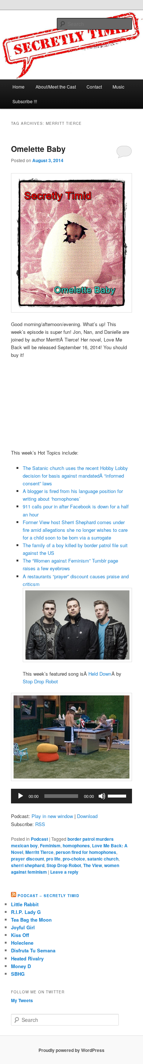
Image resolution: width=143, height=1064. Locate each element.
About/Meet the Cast (56, 86)
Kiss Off (20, 935)
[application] (71, 796)
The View (92, 865)
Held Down (99, 673)
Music (118, 86)
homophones (76, 845)
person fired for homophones (86, 852)
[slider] (118, 795)
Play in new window (52, 816)
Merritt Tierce (39, 852)
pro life (53, 858)
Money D (21, 966)
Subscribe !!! (24, 101)
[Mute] (102, 796)
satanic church (102, 858)
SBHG (18, 973)
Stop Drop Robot (40, 681)
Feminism (50, 845)
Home (18, 86)
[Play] (20, 796)
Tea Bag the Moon (31, 919)
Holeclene (22, 942)
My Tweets (22, 1000)
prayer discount (27, 858)
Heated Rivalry (27, 958)
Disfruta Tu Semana (33, 950)
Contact (94, 86)
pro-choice (74, 858)
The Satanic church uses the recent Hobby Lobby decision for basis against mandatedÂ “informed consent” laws (75, 475)
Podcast (39, 839)
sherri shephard (27, 865)
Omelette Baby (38, 148)
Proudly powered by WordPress (71, 1050)
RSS (40, 824)
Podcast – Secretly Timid (48, 895)
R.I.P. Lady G (26, 911)
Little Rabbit (24, 904)
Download (87, 816)
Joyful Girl (23, 927)
